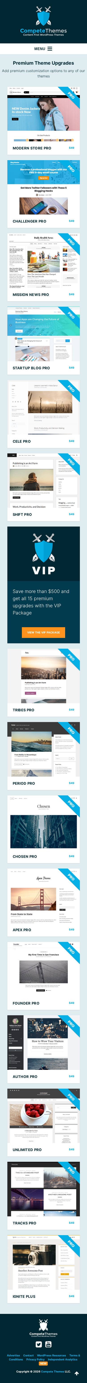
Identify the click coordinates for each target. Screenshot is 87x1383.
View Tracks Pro (43, 1196)
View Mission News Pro (43, 267)
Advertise (13, 1355)
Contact (28, 1355)
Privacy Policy (35, 1359)
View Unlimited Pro (43, 1123)
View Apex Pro (43, 903)
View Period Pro (43, 756)
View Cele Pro (43, 414)
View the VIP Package (43, 632)
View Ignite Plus (43, 1269)
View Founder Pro (43, 976)
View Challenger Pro (43, 194)
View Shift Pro (43, 487)
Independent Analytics (62, 1359)
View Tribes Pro (43, 683)
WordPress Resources (51, 1355)
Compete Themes (52, 1371)
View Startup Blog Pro (43, 341)
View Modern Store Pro (43, 121)
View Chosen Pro (43, 829)
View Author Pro (43, 1049)
